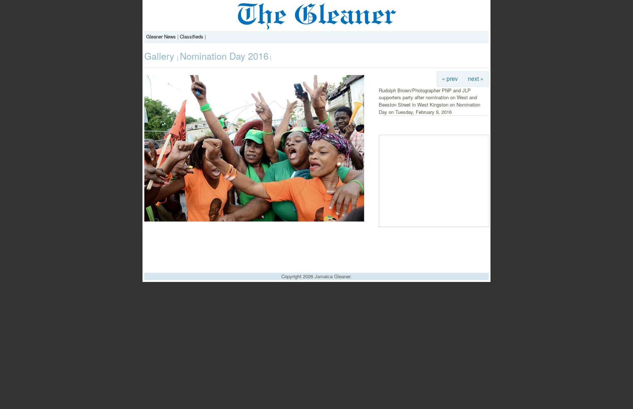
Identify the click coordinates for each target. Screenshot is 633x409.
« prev (450, 78)
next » (476, 78)
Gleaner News (161, 36)
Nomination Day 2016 (224, 55)
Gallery (160, 55)
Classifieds (191, 36)
